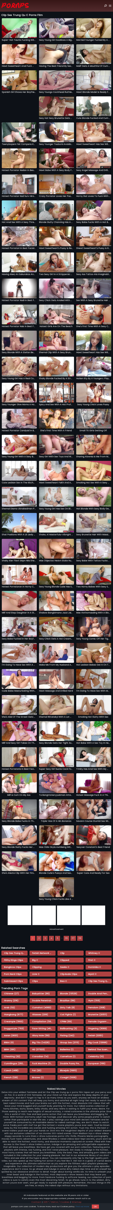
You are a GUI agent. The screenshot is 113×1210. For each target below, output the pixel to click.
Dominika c (94, 967)
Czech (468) (11, 1070)
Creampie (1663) (13, 1021)
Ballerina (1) (67, 1049)
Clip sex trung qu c (99, 981)
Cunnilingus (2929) (14, 1063)
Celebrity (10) (96, 1056)
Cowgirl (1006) (68, 1077)
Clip (62, 953)
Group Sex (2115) (69, 1042)
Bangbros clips (12, 967)
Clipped (64, 960)
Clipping (37, 967)
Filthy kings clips (13, 960)
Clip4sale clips (68, 974)
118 (80, 938)
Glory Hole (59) (41, 1035)
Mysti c (92, 974)
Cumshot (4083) (41, 1007)
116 (66, 938)
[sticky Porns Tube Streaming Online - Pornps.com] (15, 6)
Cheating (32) (12, 1056)
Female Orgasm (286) (100, 1021)
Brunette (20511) (97, 1014)
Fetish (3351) (95, 1035)
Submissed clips (13, 981)
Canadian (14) (40, 1056)
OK (95, 1206)
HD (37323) (38, 1049)
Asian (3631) (11, 1035)
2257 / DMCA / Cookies (56, 1202)
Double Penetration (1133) (44, 1000)
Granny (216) (11, 1000)
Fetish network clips (44, 953)
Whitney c (94, 953)
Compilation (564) (43, 1021)
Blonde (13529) (68, 993)
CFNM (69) (66, 1021)
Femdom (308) (96, 1007)
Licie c (36, 974)
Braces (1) (38, 1077)
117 (73, 938)
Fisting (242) (67, 1035)
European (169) (97, 1063)
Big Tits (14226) (41, 1042)
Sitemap (77, 1202)
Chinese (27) (11, 993)
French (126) (11, 1077)
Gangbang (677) (13, 1014)
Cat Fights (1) (68, 1014)
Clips (35, 981)
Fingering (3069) (97, 1028)
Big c (35, 960)
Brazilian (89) (67, 1000)
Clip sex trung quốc (15, 953)
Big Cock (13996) (97, 1042)
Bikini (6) (9, 1042)
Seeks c (64, 967)
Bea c (63, 981)
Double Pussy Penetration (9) (72, 1063)
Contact (36, 1202)
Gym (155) (94, 1000)
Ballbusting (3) (68, 1028)
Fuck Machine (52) (42, 1063)
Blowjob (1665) (68, 1070)
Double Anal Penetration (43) (100, 993)
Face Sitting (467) (42, 1028)
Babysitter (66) (41, 993)
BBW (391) (10, 1049)
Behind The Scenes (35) (100, 1049)
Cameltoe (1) (68, 1056)
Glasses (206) (40, 1014)
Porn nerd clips (13, 974)
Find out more (82, 1206)
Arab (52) (9, 1007)
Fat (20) (36, 1070)
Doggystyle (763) (14, 1028)
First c (92, 960)
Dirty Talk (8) (67, 1007)
